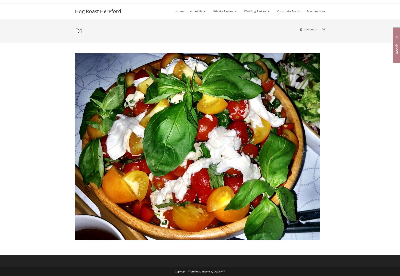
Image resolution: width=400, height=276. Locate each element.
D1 (323, 29)
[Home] (301, 29)
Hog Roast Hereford (98, 11)
